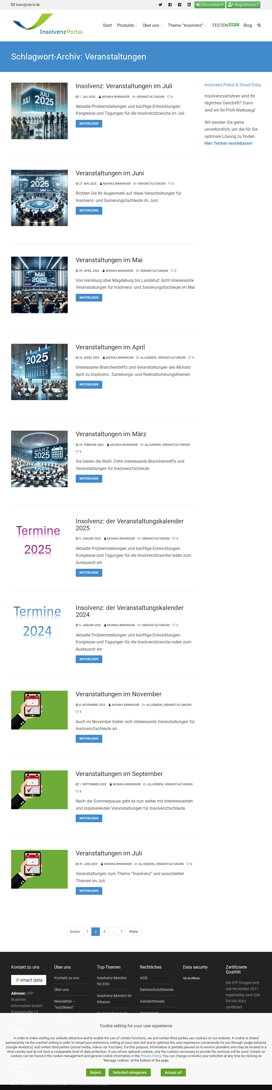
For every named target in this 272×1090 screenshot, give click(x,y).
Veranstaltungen (150, 97)
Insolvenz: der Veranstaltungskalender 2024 (130, 611)
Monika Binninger (116, 97)
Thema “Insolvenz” (185, 25)
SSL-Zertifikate (191, 978)
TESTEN (225, 25)
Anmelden (211, 4)
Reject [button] (95, 1072)
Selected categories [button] (130, 1072)
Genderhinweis (152, 1001)
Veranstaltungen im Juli (109, 853)
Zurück (75, 932)
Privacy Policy (151, 1056)
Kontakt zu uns (66, 978)
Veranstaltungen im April (110, 347)
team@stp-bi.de (28, 5)
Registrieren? (247, 4)
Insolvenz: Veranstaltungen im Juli (124, 86)
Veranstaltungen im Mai (109, 260)
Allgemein (148, 357)
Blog (248, 25)
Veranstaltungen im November (119, 694)
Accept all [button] (173, 1072)
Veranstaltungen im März (111, 434)
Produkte (125, 25)
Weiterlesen (89, 123)
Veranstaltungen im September (119, 773)
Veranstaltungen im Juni (110, 173)
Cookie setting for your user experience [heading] (136, 1025)
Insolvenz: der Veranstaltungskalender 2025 (130, 525)
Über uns (151, 25)
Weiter (133, 932)
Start (107, 25)
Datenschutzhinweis (156, 989)
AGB (143, 978)
